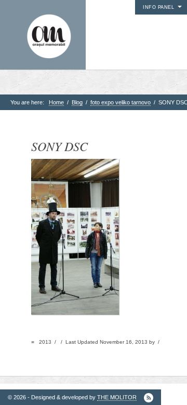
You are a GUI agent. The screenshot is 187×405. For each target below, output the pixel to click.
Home (56, 102)
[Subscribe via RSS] (148, 397)
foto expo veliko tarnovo (120, 102)
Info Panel (158, 7)
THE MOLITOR (117, 397)
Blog (77, 102)
